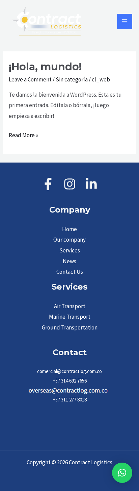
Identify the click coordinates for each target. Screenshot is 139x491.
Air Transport (69, 306)
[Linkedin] (91, 184)
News (69, 261)
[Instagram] (69, 184)
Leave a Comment (30, 79)
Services (69, 250)
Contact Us (69, 271)
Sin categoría (72, 79)
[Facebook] (48, 184)
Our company (69, 239)
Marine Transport (69, 316)
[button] (122, 473)
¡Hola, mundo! (45, 66)
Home (69, 229)
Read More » (23, 134)
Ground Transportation (70, 327)
